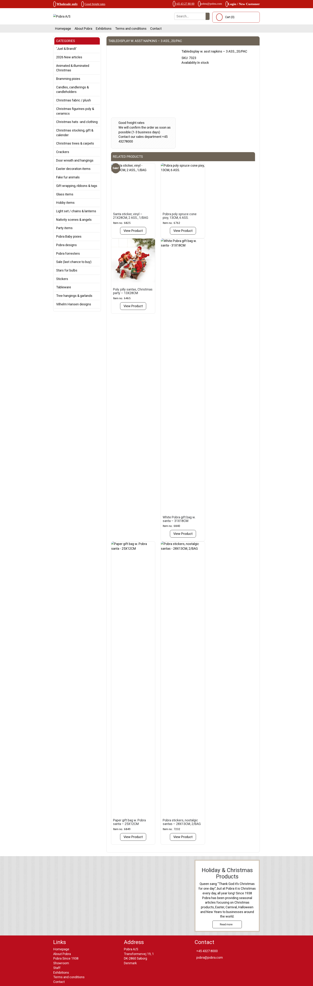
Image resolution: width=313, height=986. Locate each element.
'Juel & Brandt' (66, 49)
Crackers (62, 152)
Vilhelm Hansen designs (73, 304)
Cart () (229, 17)
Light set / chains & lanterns (76, 211)
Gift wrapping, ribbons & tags (76, 186)
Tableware (63, 287)
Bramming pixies (68, 79)
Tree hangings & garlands (74, 296)
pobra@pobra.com (211, 3)
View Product (133, 231)
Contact (156, 28)
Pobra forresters (68, 253)
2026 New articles (69, 57)
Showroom (61, 963)
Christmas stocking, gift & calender (74, 132)
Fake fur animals (68, 177)
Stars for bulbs (66, 270)
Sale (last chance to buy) (73, 262)
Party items (64, 228)
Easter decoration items (73, 169)
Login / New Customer (244, 4)
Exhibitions (104, 28)
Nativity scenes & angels (74, 220)
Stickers (62, 279)
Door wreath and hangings (74, 160)
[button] (208, 16)
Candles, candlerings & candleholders (72, 89)
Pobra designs (66, 245)
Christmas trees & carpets (75, 143)
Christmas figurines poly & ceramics (75, 111)
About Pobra (83, 28)
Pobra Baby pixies (69, 236)
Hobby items (65, 202)
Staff (56, 968)
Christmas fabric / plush (73, 100)
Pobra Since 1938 (65, 958)
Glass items (64, 194)
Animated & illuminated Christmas (72, 68)
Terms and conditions (131, 28)
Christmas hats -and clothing (77, 122)
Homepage (63, 28)
